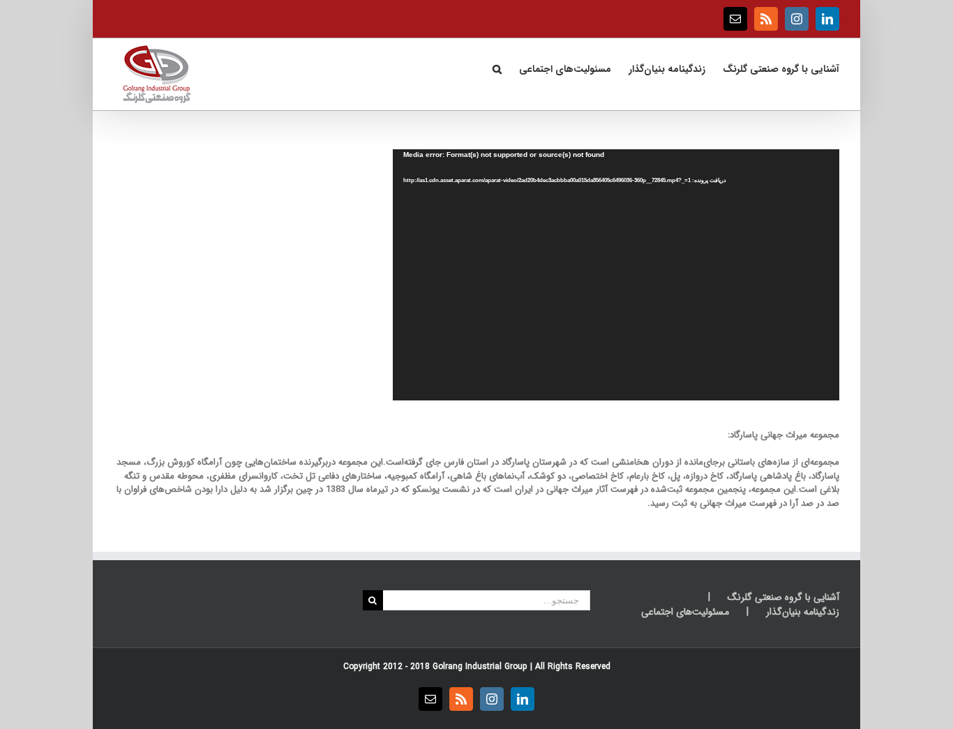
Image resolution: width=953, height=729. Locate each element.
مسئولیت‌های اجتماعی (685, 612)
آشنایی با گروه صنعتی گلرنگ (783, 597)
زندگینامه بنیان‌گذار (802, 612)
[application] (616, 274)
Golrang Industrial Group (480, 666)
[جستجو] (497, 67)
